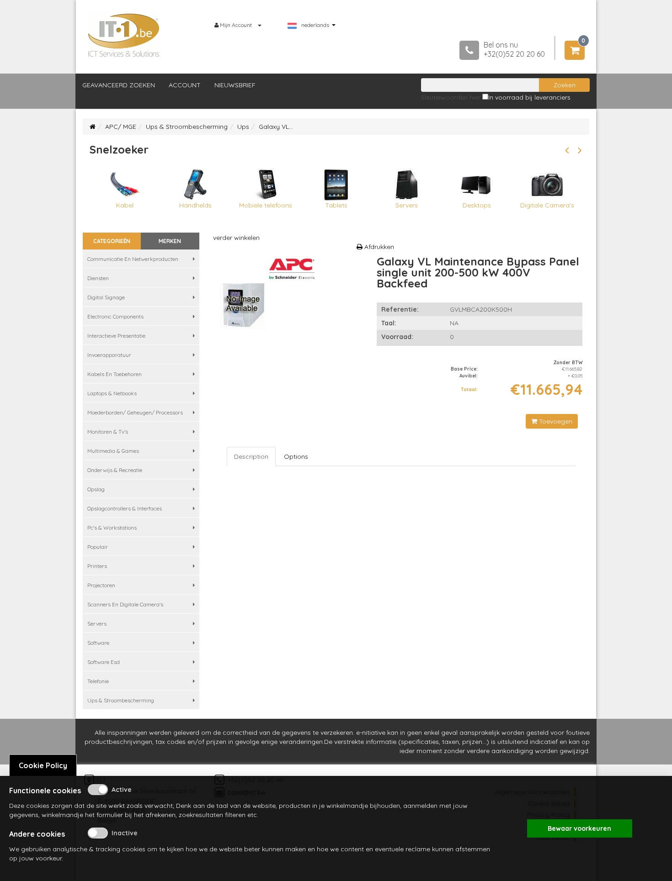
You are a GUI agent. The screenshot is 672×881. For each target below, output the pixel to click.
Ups (243, 126)
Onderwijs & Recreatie (114, 470)
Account (185, 85)
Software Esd (103, 661)
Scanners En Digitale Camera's (125, 604)
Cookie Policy (43, 765)
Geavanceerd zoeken (118, 85)
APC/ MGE (120, 126)
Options (296, 456)
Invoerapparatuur (109, 354)
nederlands (315, 25)
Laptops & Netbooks (112, 393)
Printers (97, 566)
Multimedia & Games (113, 450)
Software (98, 642)
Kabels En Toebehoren (114, 374)
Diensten (98, 278)
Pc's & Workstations (112, 527)
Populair (97, 546)
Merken (170, 241)
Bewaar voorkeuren (579, 828)
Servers (97, 623)
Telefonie (98, 681)
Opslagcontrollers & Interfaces (124, 508)
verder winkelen (236, 238)
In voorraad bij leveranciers (529, 97)
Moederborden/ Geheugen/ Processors (135, 412)
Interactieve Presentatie (116, 335)
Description (251, 456)
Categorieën (111, 241)
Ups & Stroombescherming (187, 126)
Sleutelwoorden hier (450, 97)
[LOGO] (124, 35)
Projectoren (101, 585)
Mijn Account (236, 24)
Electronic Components (115, 316)
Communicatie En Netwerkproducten (132, 258)
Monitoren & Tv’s (107, 431)
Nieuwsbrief (235, 85)
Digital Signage (106, 297)
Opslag (96, 489)
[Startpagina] (93, 126)
